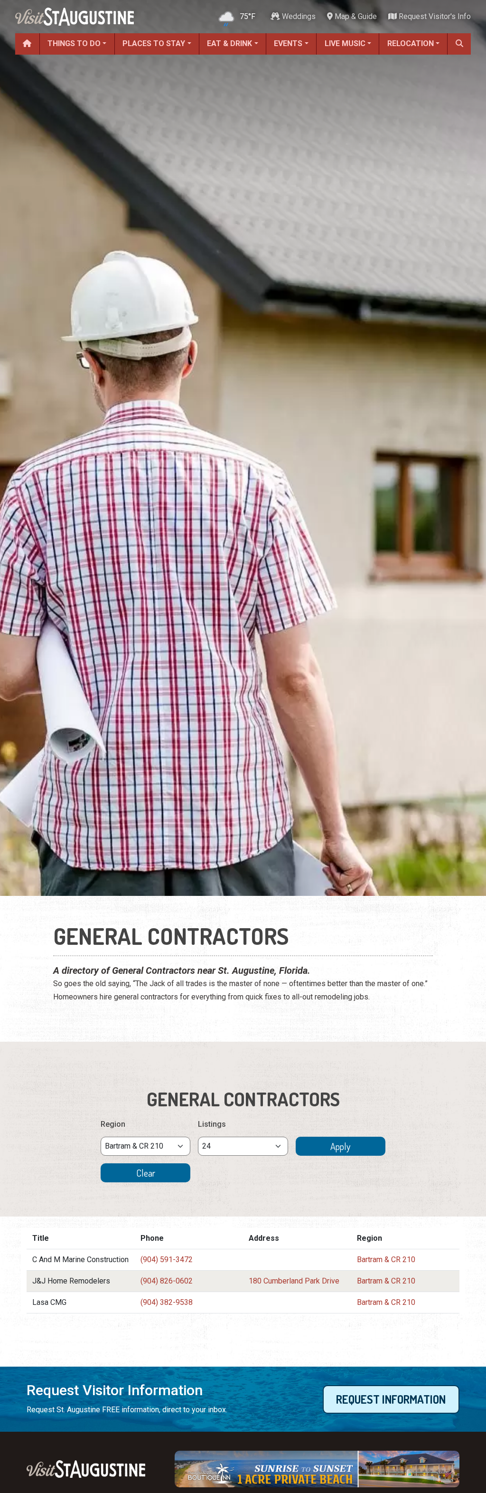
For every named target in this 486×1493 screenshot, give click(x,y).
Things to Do (74, 43)
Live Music (345, 43)
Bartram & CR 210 (386, 1259)
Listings (212, 1124)
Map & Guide (355, 16)
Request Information (391, 1399)
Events (288, 43)
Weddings (298, 16)
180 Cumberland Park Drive (294, 1280)
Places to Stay (153, 43)
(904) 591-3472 (166, 1259)
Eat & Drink (229, 43)
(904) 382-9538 (166, 1302)
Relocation (410, 43)
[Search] (459, 44)
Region (113, 1124)
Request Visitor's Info (434, 16)
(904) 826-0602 (166, 1280)
